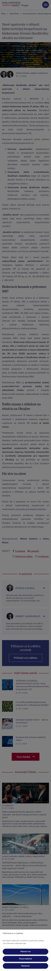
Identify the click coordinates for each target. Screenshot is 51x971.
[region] (25, 950)
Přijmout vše (25, 951)
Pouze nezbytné (25, 959)
